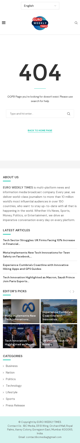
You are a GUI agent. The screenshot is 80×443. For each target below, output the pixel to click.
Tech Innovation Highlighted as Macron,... (21, 342)
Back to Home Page (40, 130)
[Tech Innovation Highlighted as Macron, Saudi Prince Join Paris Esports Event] (21, 336)
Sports (10, 399)
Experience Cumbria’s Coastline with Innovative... (57, 315)
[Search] (76, 23)
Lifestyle (11, 392)
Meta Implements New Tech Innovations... (20, 317)
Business (12, 366)
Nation (10, 372)
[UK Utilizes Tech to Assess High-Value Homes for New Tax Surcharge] (59, 336)
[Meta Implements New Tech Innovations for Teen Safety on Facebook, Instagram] (21, 311)
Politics (11, 379)
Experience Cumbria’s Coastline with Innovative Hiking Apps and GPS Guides (36, 267)
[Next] (73, 291)
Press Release (15, 405)
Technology (14, 386)
